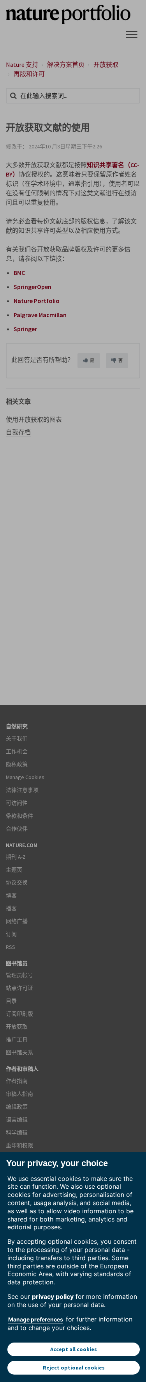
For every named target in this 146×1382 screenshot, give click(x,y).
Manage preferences (35, 1319)
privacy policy (53, 1296)
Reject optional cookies (74, 1367)
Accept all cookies (73, 1349)
